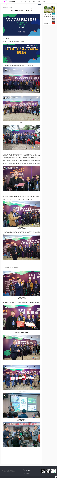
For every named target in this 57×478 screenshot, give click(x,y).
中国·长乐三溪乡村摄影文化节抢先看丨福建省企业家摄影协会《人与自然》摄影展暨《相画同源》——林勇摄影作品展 (13, 462)
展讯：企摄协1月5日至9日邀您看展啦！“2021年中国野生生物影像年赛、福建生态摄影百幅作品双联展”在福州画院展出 (32, 462)
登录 (52, 1)
